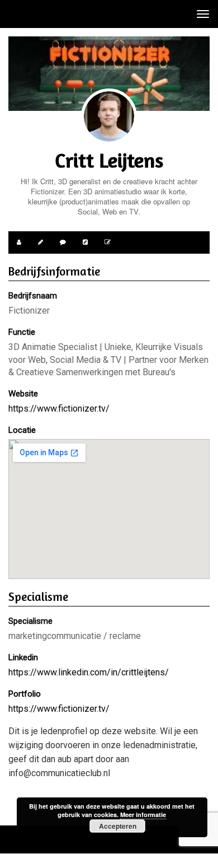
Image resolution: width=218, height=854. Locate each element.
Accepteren (117, 826)
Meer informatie (143, 814)
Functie (21, 332)
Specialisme (30, 621)
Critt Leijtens (109, 160)
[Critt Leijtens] (109, 116)
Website (23, 394)
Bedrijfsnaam (32, 296)
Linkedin (23, 657)
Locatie (22, 430)
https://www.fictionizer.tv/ (59, 408)
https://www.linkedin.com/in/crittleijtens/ (88, 672)
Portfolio (24, 694)
